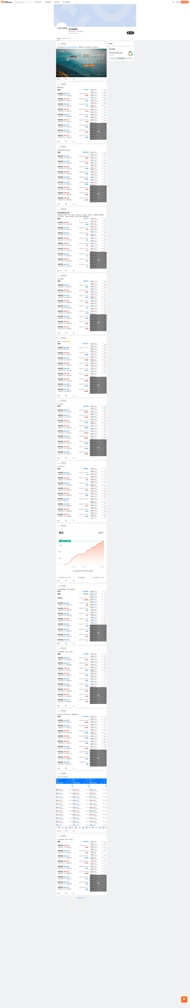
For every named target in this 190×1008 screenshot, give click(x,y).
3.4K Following (79, 31)
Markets (56, 2)
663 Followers (72, 31)
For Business (67, 2)
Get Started (184, 2)
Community (38, 2)
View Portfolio (120, 58)
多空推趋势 (63, 43)
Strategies (48, 2)
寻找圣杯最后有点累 (63, 212)
